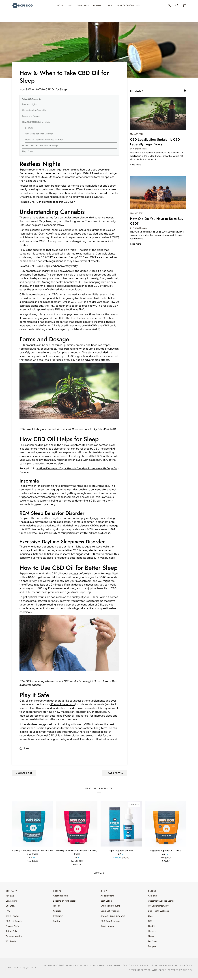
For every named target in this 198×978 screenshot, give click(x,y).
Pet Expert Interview (158, 905)
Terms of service (14, 936)
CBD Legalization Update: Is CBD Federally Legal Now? (155, 141)
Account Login (60, 895)
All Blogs (152, 895)
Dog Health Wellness (158, 910)
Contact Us (11, 900)
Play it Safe (27, 151)
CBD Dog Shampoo (110, 921)
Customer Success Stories (161, 900)
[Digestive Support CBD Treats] (165, 824)
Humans (152, 931)
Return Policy (12, 931)
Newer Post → (114, 773)
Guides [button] (152, 891)
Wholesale (11, 941)
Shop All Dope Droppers (113, 916)
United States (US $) (20, 968)
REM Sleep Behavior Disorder (39, 133)
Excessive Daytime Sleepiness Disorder (44, 139)
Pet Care (152, 941)
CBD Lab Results (14, 921)
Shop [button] (104, 891)
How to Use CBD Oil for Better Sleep (40, 145)
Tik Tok (56, 905)
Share (26, 748)
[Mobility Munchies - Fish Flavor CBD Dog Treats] (76, 824)
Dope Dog (53, 965)
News (151, 936)
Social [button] (57, 891)
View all (99, 873)
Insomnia (29, 128)
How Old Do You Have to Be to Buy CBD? (156, 221)
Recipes (152, 946)
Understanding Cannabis (34, 110)
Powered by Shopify (180, 970)
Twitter (56, 921)
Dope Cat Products (110, 910)
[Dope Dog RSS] (185, 90)
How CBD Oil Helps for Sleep (36, 122)
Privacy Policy (12, 926)
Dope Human (107, 926)
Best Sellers (106, 900)
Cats (150, 916)
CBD (150, 921)
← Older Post (23, 773)
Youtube (57, 910)
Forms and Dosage (31, 116)
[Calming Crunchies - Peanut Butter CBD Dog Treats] (32, 824)
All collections (107, 895)
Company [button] (11, 891)
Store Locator (12, 916)
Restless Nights (29, 104)
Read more (135, 164)
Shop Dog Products (110, 905)
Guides (151, 926)
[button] (70, 5)
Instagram (58, 916)
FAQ (8, 910)
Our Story (10, 905)
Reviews (10, 895)
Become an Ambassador (65, 900)
